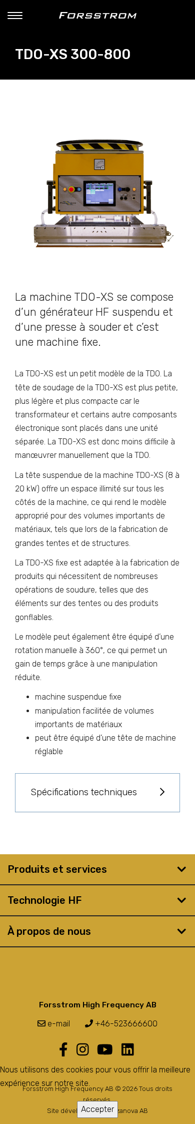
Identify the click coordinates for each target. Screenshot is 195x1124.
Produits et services (57, 869)
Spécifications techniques (83, 792)
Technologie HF (45, 900)
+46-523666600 (125, 1023)
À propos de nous (49, 931)
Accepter (97, 1109)
